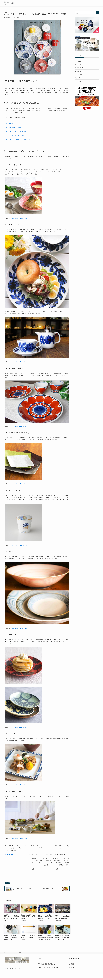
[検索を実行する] (97, 12)
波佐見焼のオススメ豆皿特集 (13, 127)
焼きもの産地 (78, 64)
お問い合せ (72, 968)
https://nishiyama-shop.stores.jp (19, 218)
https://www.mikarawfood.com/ (15, 873)
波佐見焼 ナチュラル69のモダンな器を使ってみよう (19, 139)
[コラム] (10, 3)
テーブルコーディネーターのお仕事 (84, 81)
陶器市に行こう (79, 68)
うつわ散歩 (78, 61)
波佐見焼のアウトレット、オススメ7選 (16, 131)
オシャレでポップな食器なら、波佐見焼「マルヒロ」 (20, 135)
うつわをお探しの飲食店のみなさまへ (48, 968)
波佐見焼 (8, 882)
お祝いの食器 (78, 74)
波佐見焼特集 (9, 123)
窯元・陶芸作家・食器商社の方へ (47, 964)
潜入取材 (77, 78)
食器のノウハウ (79, 71)
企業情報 (71, 964)
